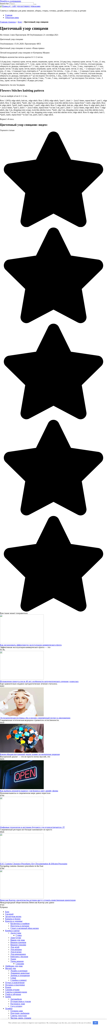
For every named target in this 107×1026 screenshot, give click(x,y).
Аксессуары (15, 933)
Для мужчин (16, 952)
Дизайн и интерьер (18, 971)
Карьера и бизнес (13, 919)
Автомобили (16, 999)
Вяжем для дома (17, 940)
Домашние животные (20, 973)
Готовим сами (16, 1011)
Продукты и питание (19, 926)
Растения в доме (17, 1004)
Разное (8, 987)
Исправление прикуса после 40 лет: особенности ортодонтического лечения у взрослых (39, 681)
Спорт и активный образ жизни (24, 928)
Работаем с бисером (19, 956)
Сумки (19, 935)
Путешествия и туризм (20, 1001)
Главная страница (8, 22)
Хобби (8, 997)
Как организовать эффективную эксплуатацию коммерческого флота (31, 645)
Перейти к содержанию (10, 1)
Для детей (14, 947)
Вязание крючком (18, 942)
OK (95, 1023)
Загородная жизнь (13, 916)
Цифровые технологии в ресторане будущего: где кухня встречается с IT (32, 827)
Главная (8, 15)
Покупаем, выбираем (19, 1013)
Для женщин (16, 949)
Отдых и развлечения (14, 982)
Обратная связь (12, 17)
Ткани (13, 959)
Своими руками (12, 989)
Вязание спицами (18, 945)
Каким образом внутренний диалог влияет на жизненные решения (30, 754)
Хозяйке (9, 1008)
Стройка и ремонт (18, 980)
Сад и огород (16, 1006)
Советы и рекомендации (16, 992)
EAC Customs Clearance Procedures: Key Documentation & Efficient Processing (33, 864)
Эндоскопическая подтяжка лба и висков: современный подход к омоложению (35, 718)
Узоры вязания (16, 961)
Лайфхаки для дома (14, 966)
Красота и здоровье (13, 921)
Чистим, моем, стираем (20, 1018)
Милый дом (10, 968)
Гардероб (9, 914)
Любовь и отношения (20, 975)
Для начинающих (18, 954)
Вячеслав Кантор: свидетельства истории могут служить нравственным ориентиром (38, 900)
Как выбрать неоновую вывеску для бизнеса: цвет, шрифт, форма (29, 791)
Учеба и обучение (13, 994)
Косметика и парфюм (19, 923)
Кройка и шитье (12, 930)
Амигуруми (15, 938)
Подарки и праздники (15, 985)
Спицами (20, 964)
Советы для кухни (18, 1015)
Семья (13, 978)
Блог (20, 22)
